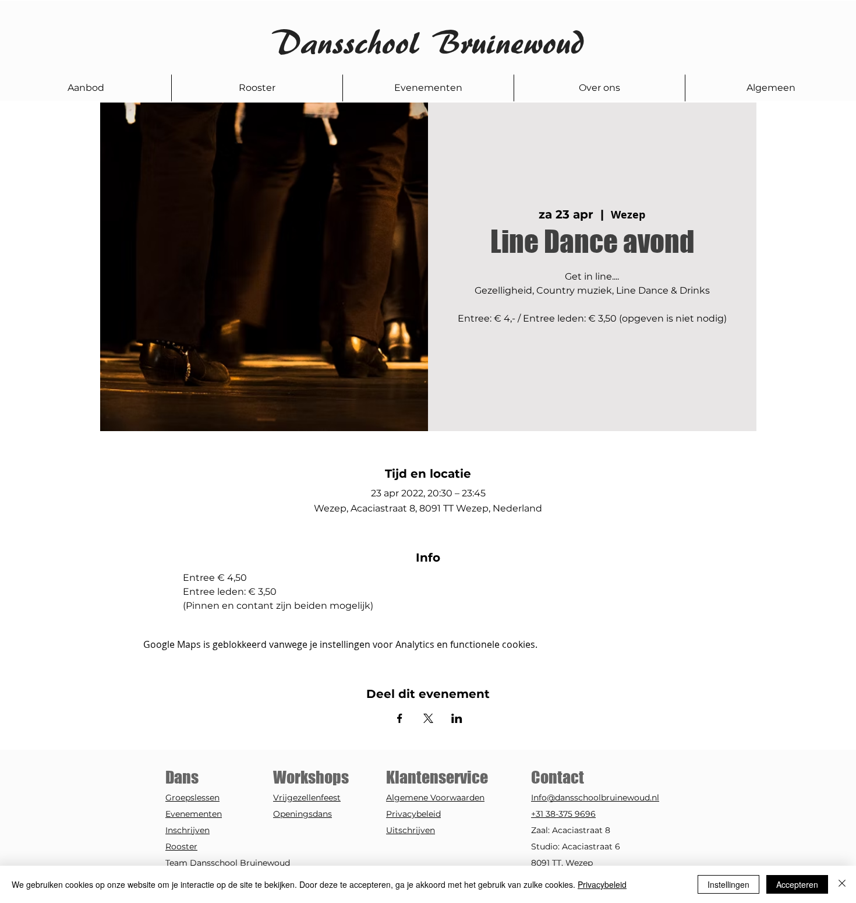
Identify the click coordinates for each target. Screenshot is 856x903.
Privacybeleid (413, 814)
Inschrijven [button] (187, 830)
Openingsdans (302, 814)
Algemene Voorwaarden (435, 797)
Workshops (311, 777)
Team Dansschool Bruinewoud (227, 863)
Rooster (181, 846)
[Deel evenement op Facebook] (399, 718)
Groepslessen (192, 797)
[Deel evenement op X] (428, 718)
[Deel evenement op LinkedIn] (456, 718)
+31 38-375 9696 (563, 814)
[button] (85, 88)
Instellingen (728, 884)
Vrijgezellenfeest (307, 797)
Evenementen (193, 814)
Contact (559, 777)
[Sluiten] (842, 884)
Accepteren (797, 884)
